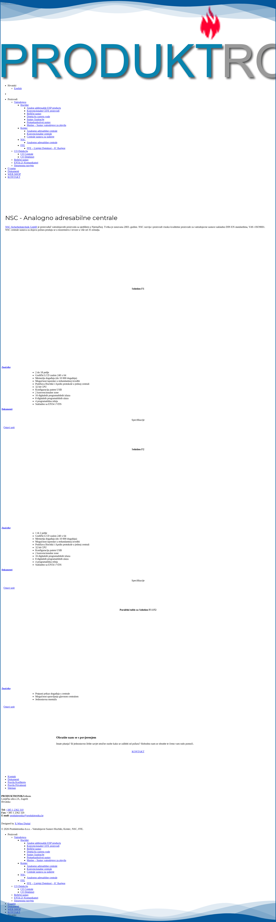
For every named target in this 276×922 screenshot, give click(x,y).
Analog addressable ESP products (44, 843)
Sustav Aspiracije (35, 854)
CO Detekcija (21, 886)
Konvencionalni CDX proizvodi (43, 846)
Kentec (24, 863)
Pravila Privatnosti (17, 785)
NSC (23, 874)
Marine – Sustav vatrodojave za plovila (46, 860)
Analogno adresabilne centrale (42, 866)
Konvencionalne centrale (39, 869)
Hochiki (24, 840)
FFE (22, 880)
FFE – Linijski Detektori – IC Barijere (46, 883)
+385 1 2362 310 (14, 809)
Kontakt (12, 776)
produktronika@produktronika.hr (26, 815)
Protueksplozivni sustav (39, 857)
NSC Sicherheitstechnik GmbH (21, 227)
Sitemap (12, 788)
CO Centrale (26, 889)
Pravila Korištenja (17, 782)
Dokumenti (7, 409)
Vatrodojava (20, 837)
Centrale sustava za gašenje (40, 871)
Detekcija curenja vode (38, 851)
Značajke (6, 367)
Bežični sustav (34, 848)
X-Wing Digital (22, 823)
